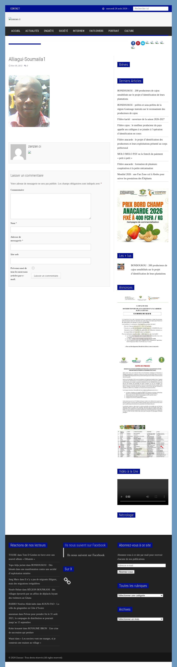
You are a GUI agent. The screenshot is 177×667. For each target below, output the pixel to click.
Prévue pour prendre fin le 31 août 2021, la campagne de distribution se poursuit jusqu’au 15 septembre (33, 618)
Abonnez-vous (126, 572)
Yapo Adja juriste (17, 565)
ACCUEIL (15, 30)
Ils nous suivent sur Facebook (85, 545)
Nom (14, 223)
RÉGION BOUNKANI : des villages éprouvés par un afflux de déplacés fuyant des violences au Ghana (33, 593)
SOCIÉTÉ (63, 30)
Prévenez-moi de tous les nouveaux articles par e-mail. (19, 273)
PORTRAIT (114, 30)
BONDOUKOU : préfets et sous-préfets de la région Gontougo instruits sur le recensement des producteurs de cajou (141, 109)
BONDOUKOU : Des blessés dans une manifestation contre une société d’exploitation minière (32, 569)
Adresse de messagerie (17, 239)
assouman (13, 614)
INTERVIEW (78, 30)
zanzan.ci (34, 146)
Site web (14, 254)
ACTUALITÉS (32, 30)
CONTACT (15, 8)
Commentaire (17, 190)
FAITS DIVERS (96, 30)
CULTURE (129, 30)
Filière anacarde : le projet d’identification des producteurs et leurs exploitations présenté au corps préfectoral (142, 143)
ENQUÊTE (49, 30)
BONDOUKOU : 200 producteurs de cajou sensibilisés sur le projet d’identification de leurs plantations (141, 94)
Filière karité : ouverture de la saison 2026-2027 (141, 119)
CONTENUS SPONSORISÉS (24, 39)
